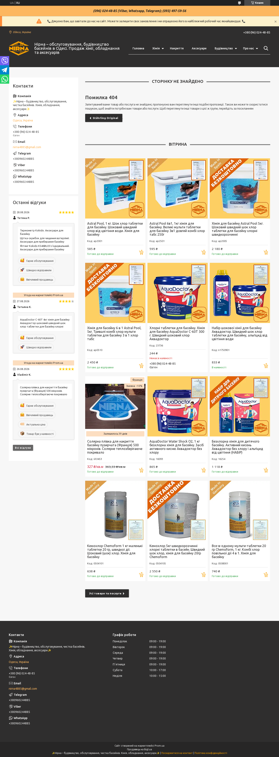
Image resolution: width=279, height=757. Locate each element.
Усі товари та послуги (105, 593)
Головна (138, 48)
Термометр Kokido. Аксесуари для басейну (41, 232)
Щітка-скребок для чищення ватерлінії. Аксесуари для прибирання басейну (45, 240)
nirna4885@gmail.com (27, 147)
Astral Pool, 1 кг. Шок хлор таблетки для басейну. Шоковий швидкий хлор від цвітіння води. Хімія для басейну (115, 229)
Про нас (248, 48)
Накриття (177, 48)
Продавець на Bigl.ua (139, 749)
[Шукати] (265, 48)
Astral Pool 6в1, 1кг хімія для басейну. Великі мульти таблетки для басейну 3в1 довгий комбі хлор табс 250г (177, 229)
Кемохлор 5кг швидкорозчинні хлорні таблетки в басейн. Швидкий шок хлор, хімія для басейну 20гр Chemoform (177, 551)
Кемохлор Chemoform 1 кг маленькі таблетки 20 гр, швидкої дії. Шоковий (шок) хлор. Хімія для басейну (115, 551)
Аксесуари (199, 48)
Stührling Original (105, 118)
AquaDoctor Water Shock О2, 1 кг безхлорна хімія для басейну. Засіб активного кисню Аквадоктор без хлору (177, 447)
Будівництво (224, 48)
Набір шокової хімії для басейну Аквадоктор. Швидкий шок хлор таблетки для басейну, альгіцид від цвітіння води (239, 333)
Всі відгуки (23, 447)
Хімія (156, 48)
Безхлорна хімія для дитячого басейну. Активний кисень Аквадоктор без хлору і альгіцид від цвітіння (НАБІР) (237, 447)
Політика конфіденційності (211, 753)
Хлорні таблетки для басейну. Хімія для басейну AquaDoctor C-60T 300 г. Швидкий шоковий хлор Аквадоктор (177, 333)
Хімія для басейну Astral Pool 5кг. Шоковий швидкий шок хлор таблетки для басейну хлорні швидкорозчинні (237, 229)
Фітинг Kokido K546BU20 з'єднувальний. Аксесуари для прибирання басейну (44, 247)
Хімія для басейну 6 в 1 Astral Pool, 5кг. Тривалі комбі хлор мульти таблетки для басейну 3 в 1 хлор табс (114, 333)
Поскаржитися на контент (177, 753)
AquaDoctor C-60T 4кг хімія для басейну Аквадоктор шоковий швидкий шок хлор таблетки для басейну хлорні (44, 323)
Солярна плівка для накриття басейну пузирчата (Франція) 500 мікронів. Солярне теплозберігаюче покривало (114, 447)
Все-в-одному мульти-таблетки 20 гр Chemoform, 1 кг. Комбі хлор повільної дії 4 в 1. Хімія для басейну (239, 551)
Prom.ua (159, 745)
